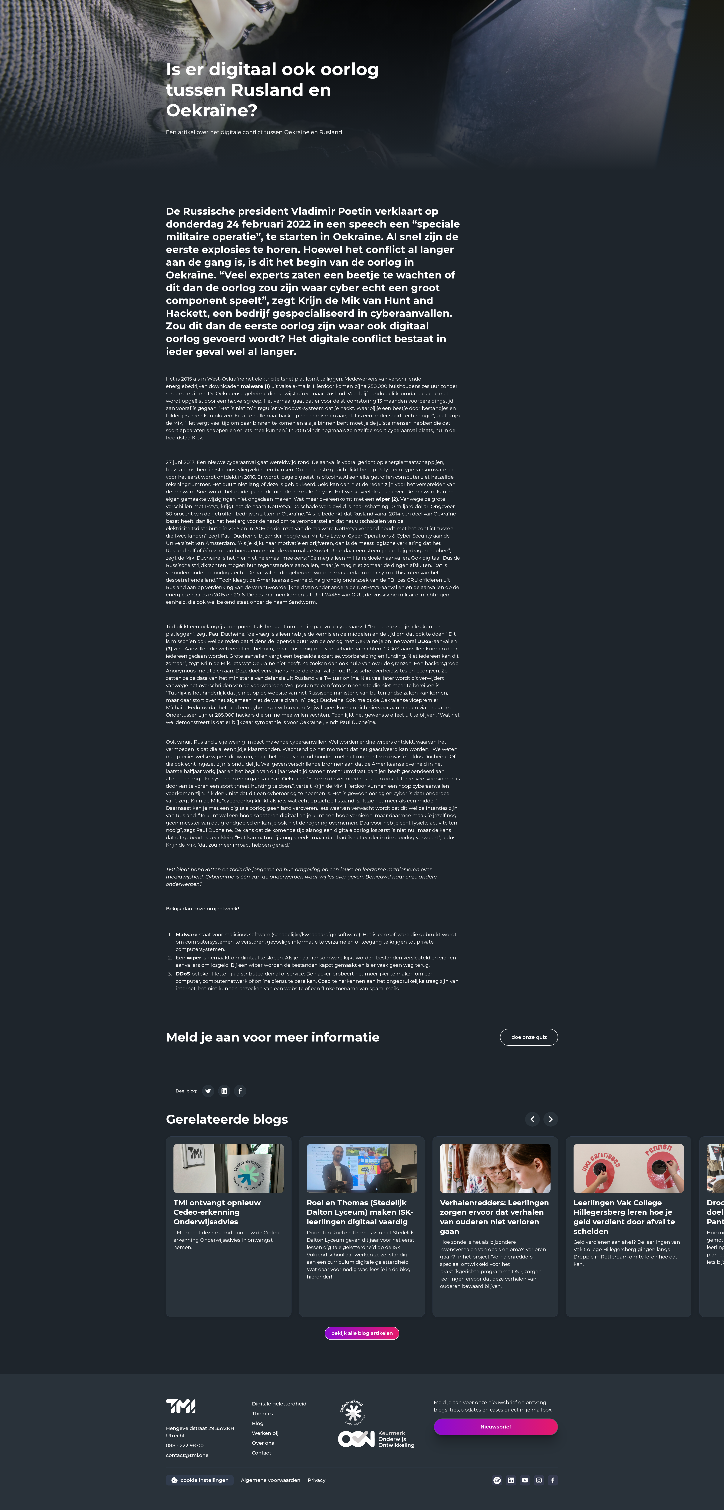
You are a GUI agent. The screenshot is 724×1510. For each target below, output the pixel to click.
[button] (532, 1119)
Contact (261, 1453)
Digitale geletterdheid (279, 1404)
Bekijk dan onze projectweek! (202, 909)
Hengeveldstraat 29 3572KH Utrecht (200, 1432)
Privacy (317, 1480)
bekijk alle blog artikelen (362, 1333)
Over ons (263, 1443)
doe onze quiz (529, 1037)
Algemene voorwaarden (270, 1480)
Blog (258, 1423)
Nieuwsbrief (496, 1427)
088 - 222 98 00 (185, 1445)
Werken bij (265, 1433)
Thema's (262, 1414)
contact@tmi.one (187, 1455)
